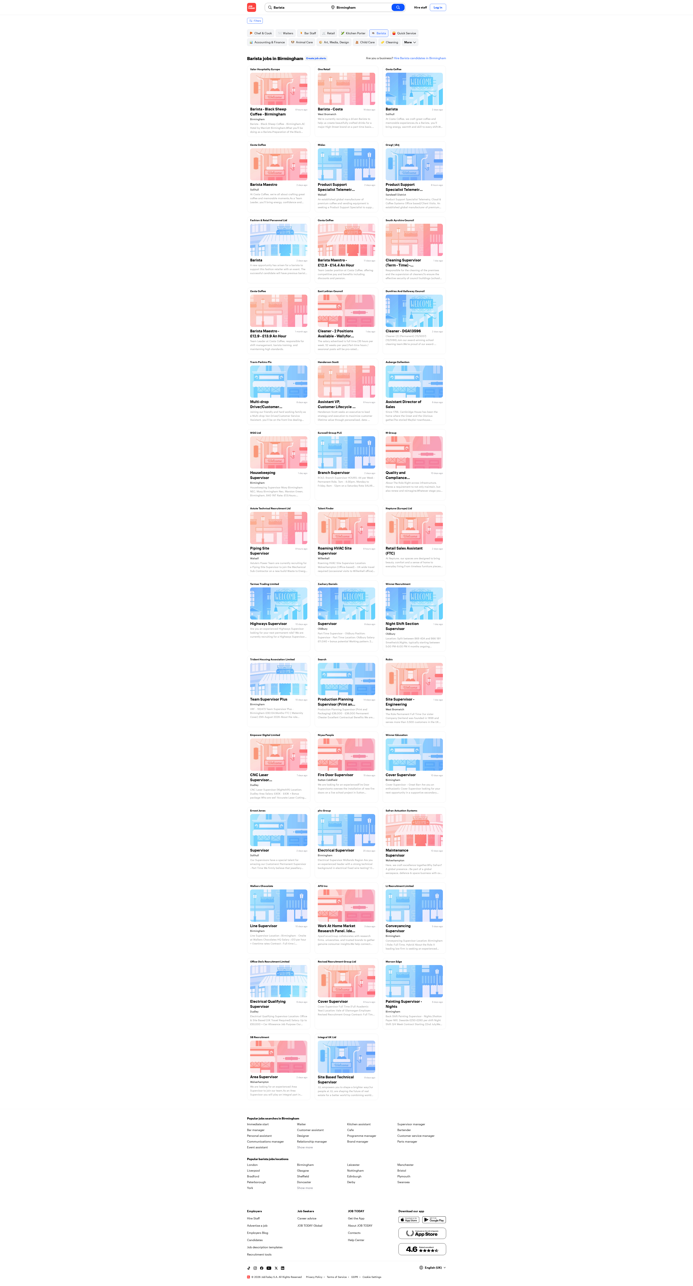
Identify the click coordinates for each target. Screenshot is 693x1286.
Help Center (356, 1240)
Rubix (389, 659)
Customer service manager (416, 1135)
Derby (351, 1182)
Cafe (350, 1130)
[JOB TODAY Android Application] (434, 1219)
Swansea (403, 1182)
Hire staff (420, 7)
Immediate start (258, 1124)
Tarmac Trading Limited (264, 583)
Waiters (288, 33)
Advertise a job (257, 1225)
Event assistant (257, 1147)
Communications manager (265, 1141)
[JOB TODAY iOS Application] (409, 1219)
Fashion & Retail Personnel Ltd (268, 220)
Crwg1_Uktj (392, 144)
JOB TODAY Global (309, 1225)
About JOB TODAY (360, 1225)
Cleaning (392, 42)
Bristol (401, 1170)
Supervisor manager (411, 1124)
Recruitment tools (259, 1254)
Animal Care (304, 42)
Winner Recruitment (398, 583)
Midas (321, 144)
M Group (391, 432)
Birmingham (305, 1164)
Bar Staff (310, 33)
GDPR (354, 1276)
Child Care (367, 42)
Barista (381, 33)
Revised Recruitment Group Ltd (337, 961)
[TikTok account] (248, 1268)
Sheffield (303, 1176)
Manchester (405, 1164)
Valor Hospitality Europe (265, 69)
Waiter (301, 1124)
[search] (398, 7)
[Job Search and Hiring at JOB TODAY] (251, 7)
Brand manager (357, 1141)
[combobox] (300, 7)
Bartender (404, 1130)
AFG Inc (323, 885)
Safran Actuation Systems (401, 810)
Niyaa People (326, 734)
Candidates (255, 1240)
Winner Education (397, 734)
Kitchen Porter (355, 33)
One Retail (324, 69)
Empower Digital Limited (265, 734)
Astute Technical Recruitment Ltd (270, 508)
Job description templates (265, 1247)
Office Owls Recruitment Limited (269, 961)
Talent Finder (326, 508)
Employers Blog (257, 1232)
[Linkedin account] (282, 1268)
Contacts (354, 1232)
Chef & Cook (263, 33)
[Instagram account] (255, 1268)
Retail (331, 33)
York (250, 1187)
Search (322, 659)
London (252, 1164)
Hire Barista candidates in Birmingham (420, 58)
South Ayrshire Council (400, 220)
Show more (305, 1147)
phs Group (324, 810)
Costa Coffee (393, 69)
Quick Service (406, 33)
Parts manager (407, 1141)
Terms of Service (337, 1276)
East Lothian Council (330, 291)
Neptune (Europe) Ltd (399, 508)
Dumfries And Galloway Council (405, 291)
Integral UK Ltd (327, 1037)
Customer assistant (310, 1130)
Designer (303, 1135)
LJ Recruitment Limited (400, 885)
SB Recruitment (259, 1037)
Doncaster (304, 1182)
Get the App (356, 1218)
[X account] (276, 1268)
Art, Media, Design (336, 42)
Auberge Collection (397, 362)
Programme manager (361, 1135)
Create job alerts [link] (316, 58)
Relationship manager (312, 1141)
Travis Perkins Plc (261, 362)
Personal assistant (259, 1135)
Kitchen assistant (359, 1124)
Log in (438, 7)
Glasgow (303, 1170)
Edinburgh (354, 1176)
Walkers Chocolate (261, 885)
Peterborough (256, 1182)
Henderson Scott (328, 362)
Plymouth (403, 1176)
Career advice (306, 1218)
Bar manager (256, 1130)
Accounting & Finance (269, 42)
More (408, 42)
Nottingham (355, 1170)
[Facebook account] (261, 1268)
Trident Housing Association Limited (272, 659)
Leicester (353, 1164)
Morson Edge (394, 961)
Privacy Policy (314, 1276)
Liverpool (253, 1170)
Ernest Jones (257, 810)
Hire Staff (253, 1218)
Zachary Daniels (327, 583)
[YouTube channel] (269, 1268)
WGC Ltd (255, 432)
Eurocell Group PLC (330, 432)
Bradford (253, 1176)
